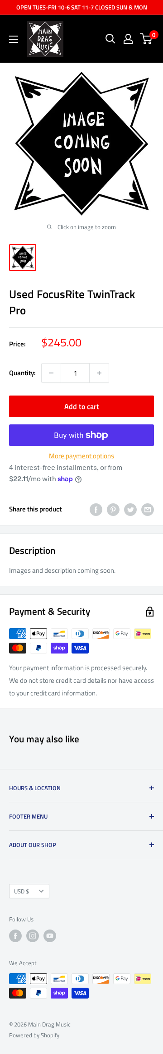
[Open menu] (13, 39)
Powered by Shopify (34, 1035)
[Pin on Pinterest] (113, 509)
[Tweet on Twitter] (130, 509)
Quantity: (22, 373)
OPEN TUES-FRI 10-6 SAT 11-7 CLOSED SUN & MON (81, 7)
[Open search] (110, 39)
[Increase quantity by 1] (99, 373)
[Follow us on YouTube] (49, 936)
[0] (146, 38)
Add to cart (81, 406)
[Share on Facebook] (96, 509)
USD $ (21, 891)
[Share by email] (147, 509)
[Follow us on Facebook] (15, 936)
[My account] (128, 39)
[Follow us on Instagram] (32, 936)
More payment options (81, 456)
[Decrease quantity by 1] (51, 373)
